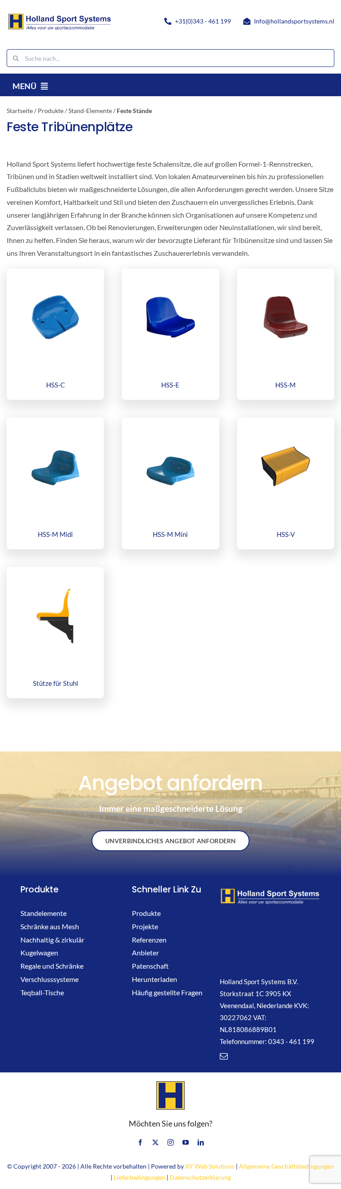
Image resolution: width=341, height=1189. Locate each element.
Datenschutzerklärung (200, 1177)
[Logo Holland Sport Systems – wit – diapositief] (270, 891)
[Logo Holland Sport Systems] (59, 15)
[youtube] (185, 1142)
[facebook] (140, 1142)
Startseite (20, 110)
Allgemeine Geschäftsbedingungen (286, 1166)
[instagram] (170, 1142)
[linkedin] (201, 1142)
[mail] (224, 1056)
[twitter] (155, 1142)
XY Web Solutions (209, 1166)
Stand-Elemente (90, 110)
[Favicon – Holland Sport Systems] (170, 1084)
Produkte (50, 110)
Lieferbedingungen (139, 1177)
